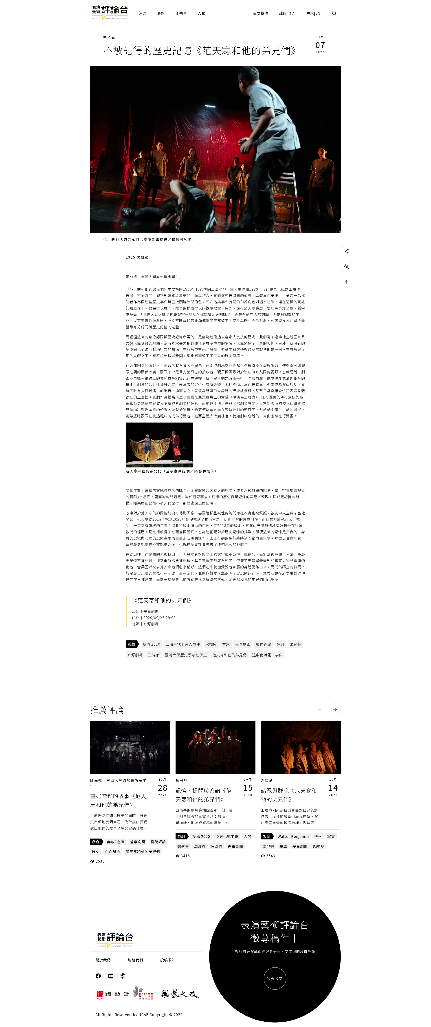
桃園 (280, 644)
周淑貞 (200, 846)
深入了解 (130, 747)
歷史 (96, 851)
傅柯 (318, 836)
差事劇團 (243, 644)
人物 (201, 13)
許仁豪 (267, 780)
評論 (142, 13)
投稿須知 (168, 960)
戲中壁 (319, 846)
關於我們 (103, 960)
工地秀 (268, 846)
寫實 (331, 836)
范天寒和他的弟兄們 (229, 654)
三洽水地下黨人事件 (183, 644)
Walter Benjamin (293, 836)
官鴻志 (216, 846)
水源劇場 (135, 654)
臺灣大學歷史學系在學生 (186, 654)
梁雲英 (295, 644)
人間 (247, 836)
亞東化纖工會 (227, 836)
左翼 (283, 846)
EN (318, 13)
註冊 (283, 13)
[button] (319, 709)
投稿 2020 (151, 644)
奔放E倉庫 (116, 841)
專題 (161, 13)
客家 (226, 644)
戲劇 (131, 644)
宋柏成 (109, 37)
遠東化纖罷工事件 (267, 654)
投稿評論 (263, 644)
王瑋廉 (154, 654)
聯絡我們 (135, 960)
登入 (292, 13)
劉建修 (183, 846)
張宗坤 (182, 780)
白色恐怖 (112, 851)
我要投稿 (260, 13)
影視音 (181, 13)
